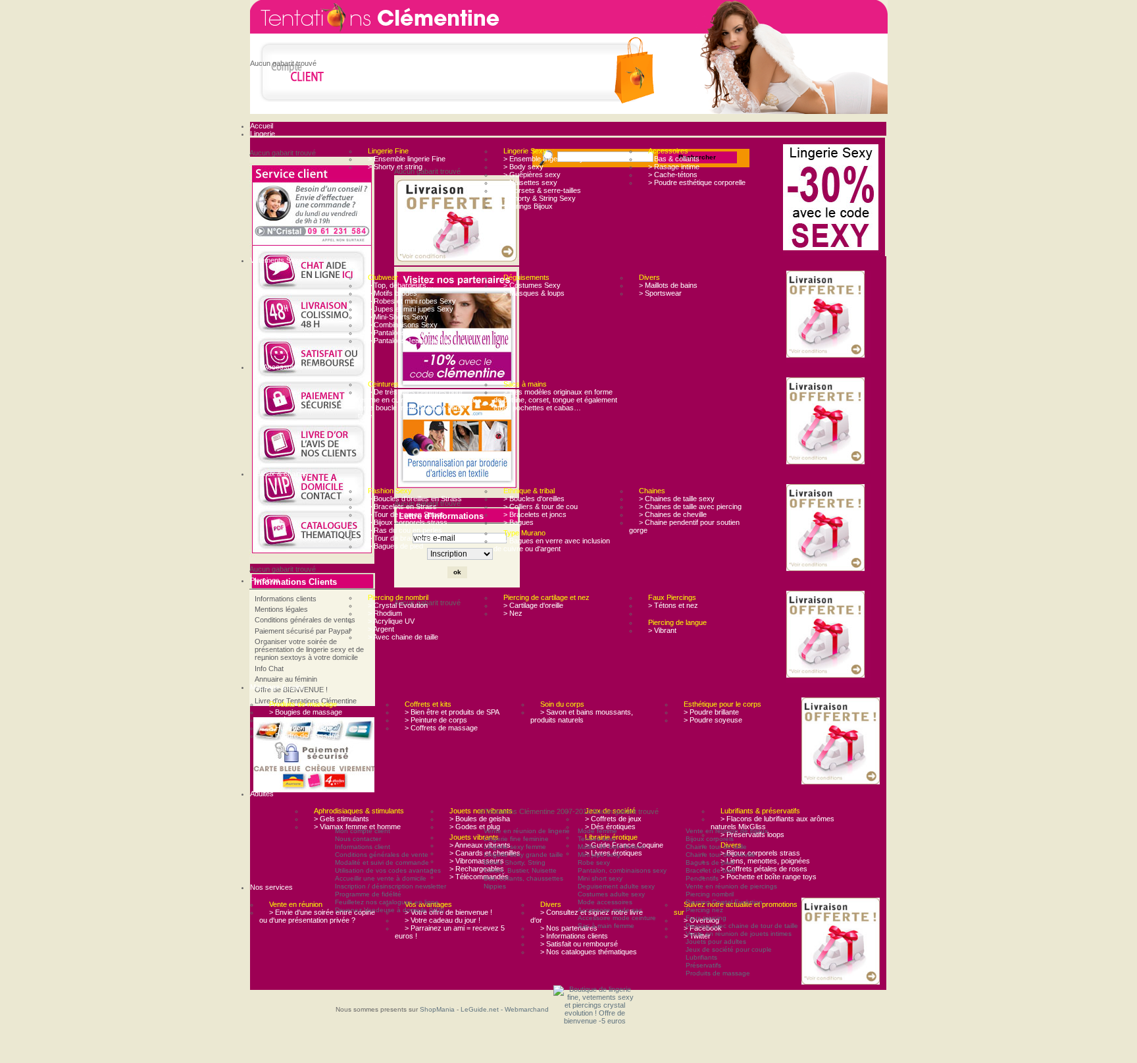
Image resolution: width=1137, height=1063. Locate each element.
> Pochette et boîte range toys (768, 877)
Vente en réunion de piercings (731, 886)
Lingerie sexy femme (515, 846)
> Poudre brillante (711, 712)
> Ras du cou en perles (405, 530)
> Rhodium (385, 613)
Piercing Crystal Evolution (724, 902)
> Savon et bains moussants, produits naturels (581, 716)
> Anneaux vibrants (480, 845)
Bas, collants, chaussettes (523, 878)
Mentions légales (281, 609)
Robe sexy (594, 862)
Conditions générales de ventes (305, 620)
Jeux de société (610, 811)
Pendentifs (702, 878)
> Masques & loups (534, 293)
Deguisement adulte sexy (616, 886)
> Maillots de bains (668, 285)
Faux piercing (706, 917)
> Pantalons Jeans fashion (410, 340)
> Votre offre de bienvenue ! (448, 912)
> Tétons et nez (673, 605)
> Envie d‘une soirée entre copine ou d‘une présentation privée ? (317, 916)
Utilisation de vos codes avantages (388, 870)
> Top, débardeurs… (401, 285)
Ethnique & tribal (529, 491)
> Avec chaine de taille (403, 637)
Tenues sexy (597, 838)
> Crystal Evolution (398, 605)
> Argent (381, 629)
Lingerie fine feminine (516, 838)
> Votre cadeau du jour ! (442, 920)
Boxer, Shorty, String (514, 862)
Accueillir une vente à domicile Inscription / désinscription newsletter (390, 882)
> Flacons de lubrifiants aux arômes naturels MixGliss (772, 823)
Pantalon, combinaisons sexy (622, 870)
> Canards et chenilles (484, 853)
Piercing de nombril (398, 597)
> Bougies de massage (305, 712)
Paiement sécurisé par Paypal (302, 631)
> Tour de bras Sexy (400, 538)
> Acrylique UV (391, 621)
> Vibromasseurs (476, 861)
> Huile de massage (300, 728)
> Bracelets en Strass (402, 506)
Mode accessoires (605, 902)
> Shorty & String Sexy (539, 198)
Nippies (495, 886)
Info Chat (269, 668)
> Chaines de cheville (673, 514)
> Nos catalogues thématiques (588, 952)
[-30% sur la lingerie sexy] (834, 199)
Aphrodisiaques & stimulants (359, 811)
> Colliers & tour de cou (540, 506)
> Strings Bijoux (528, 206)
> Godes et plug (474, 827)
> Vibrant (662, 630)
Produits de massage (303, 704)
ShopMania (437, 1009)
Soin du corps (562, 704)
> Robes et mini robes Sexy (412, 301)
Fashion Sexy (390, 491)
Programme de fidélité (368, 894)
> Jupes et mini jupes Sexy (410, 309)
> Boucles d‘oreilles (534, 499)
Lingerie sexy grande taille (523, 854)
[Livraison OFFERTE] (828, 315)
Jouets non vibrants (481, 811)
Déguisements (526, 277)
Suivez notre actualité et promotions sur (735, 908)
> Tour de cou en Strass (406, 514)
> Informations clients (574, 936)
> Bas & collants (673, 159)
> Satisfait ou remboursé (579, 944)
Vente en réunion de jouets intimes (739, 933)
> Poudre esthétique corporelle (696, 182)
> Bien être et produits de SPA (452, 712)
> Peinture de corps (436, 720)
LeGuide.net (481, 1009)
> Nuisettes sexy (530, 182)
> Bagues (518, 522)
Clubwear (383, 277)
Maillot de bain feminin (611, 846)
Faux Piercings (672, 597)
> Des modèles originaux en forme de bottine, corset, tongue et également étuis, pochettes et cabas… (555, 400)
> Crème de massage (303, 720)
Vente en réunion (295, 904)
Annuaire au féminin (286, 679)
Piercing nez (704, 909)
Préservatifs (703, 965)
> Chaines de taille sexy (677, 499)
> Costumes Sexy (532, 285)
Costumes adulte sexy (611, 894)
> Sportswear (660, 293)
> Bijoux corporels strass (407, 522)
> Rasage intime (673, 167)
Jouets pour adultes (716, 941)
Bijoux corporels (710, 838)
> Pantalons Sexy (396, 333)
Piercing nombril (710, 894)
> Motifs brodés (392, 293)
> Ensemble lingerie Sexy (543, 159)
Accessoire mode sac (610, 909)
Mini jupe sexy (599, 854)
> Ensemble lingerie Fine (406, 159)
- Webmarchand (525, 1009)
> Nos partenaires (568, 928)
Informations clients (285, 599)
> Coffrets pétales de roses (763, 869)
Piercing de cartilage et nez (546, 597)
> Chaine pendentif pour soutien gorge (684, 526)
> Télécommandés (479, 877)
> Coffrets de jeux (613, 819)
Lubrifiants (701, 957)
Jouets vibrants (474, 837)
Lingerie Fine (388, 151)
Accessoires (668, 151)
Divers (649, 277)
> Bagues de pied (395, 546)
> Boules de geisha (479, 819)
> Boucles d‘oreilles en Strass (415, 499)
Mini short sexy (600, 878)
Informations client (362, 846)
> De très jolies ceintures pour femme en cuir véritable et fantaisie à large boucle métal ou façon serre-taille (416, 404)
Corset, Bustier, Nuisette (520, 870)
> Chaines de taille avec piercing (690, 506)
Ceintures (383, 384)
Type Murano (524, 533)
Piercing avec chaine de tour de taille (742, 925)
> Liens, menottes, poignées (765, 861)
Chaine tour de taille (716, 846)
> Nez (512, 613)
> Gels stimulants (341, 819)
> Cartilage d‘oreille (533, 605)
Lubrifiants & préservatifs (760, 811)
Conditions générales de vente (381, 854)
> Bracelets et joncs (535, 514)
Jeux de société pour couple (729, 949)
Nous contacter (358, 838)
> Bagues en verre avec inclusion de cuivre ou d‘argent (551, 545)
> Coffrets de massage (441, 728)
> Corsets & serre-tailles (542, 190)
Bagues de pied (710, 862)
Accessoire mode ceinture (617, 917)
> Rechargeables (476, 869)
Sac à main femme (606, 925)
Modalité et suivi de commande (382, 862)
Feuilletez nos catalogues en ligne (387, 902)
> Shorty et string (395, 167)
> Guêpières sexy (532, 174)
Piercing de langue (677, 622)
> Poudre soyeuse (713, 720)
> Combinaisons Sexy (403, 325)
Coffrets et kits (428, 704)
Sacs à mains (525, 384)
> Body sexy (523, 167)
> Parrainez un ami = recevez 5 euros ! (450, 932)
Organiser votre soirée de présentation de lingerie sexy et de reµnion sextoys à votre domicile (309, 649)
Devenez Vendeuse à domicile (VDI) (389, 909)
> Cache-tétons (672, 174)
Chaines (652, 491)
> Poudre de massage (304, 736)
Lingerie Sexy (525, 151)
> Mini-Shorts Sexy (398, 317)
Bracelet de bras (711, 870)
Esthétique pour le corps (722, 704)
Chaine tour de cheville (720, 854)
